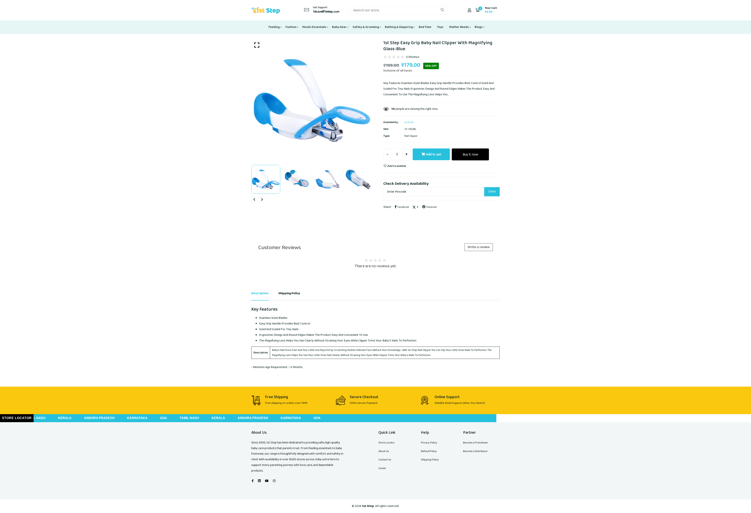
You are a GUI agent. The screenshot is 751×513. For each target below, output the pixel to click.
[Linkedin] (259, 481)
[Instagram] (274, 481)
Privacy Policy (429, 443)
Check (492, 191)
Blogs (478, 27)
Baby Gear (339, 27)
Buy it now (470, 154)
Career (382, 468)
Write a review (479, 247)
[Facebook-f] (252, 481)
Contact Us (384, 460)
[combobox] (398, 10)
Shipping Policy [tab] (289, 293)
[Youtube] (267, 481)
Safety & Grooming (366, 27)
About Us (383, 451)
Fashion (291, 27)
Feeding (274, 27)
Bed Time (425, 27)
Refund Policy (429, 451)
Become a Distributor (475, 451)
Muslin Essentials (314, 27)
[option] (312, 100)
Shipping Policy (430, 460)
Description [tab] (260, 293)
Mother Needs (459, 27)
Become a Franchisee (475, 443)
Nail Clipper (411, 136)
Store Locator (386, 443)
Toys (440, 27)
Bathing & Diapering (399, 27)
